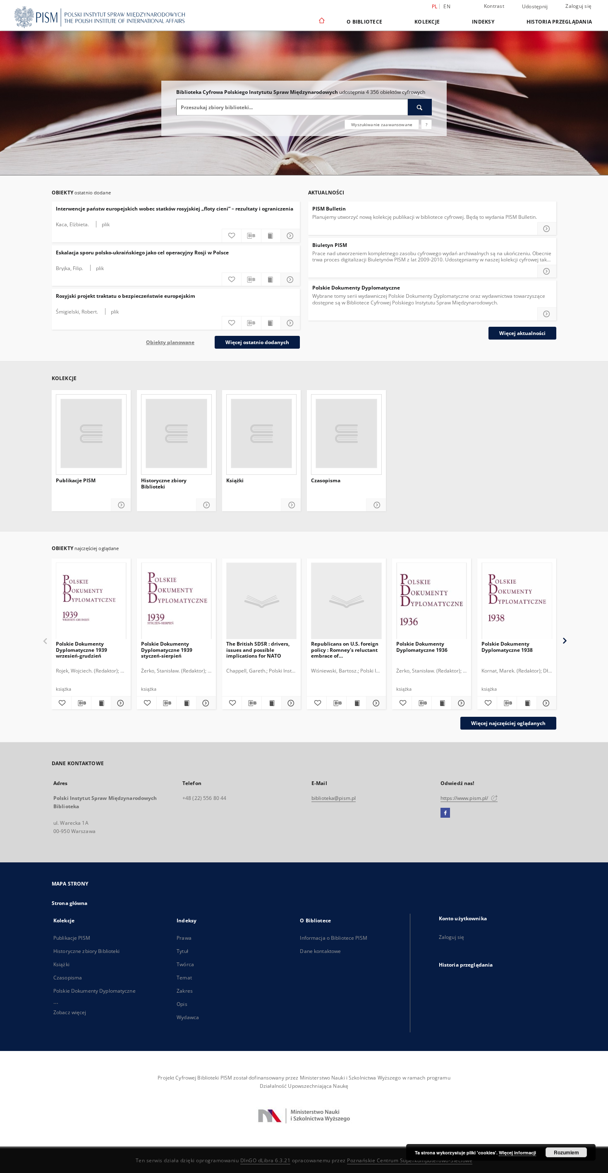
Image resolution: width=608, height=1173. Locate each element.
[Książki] (261, 433)
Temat (184, 977)
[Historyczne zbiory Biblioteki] (176, 433)
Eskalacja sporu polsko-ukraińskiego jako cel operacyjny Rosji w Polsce (142, 252)
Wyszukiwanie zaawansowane (381, 124)
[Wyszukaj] (420, 107)
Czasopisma (325, 481)
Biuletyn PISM (329, 245)
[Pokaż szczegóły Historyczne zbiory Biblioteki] (206, 505)
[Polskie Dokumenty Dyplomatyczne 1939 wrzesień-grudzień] (91, 601)
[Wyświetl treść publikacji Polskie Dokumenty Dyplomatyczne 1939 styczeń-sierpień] (186, 703)
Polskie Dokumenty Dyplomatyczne (356, 288)
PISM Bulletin (329, 209)
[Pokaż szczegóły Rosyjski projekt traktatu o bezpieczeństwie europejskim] (290, 323)
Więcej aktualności (522, 333)
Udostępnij (535, 6)
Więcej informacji (517, 1152)
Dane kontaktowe (320, 951)
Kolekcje (427, 21)
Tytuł (182, 951)
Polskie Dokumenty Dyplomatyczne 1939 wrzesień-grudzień (81, 649)
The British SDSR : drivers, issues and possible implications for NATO (258, 649)
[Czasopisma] (346, 433)
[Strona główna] (321, 21)
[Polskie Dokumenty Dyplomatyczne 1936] (432, 601)
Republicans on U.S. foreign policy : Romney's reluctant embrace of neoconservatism (344, 649)
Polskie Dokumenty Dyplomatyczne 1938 (507, 646)
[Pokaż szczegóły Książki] (291, 505)
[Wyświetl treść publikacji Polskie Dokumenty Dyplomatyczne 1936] (441, 703)
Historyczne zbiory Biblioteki (164, 484)
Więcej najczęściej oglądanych (508, 723)
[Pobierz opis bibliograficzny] (251, 235)
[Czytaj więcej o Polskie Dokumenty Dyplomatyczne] (546, 314)
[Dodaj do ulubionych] (231, 235)
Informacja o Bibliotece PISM (333, 937)
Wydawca (188, 1017)
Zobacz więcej (69, 1012)
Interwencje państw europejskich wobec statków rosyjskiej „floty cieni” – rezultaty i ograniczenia (174, 209)
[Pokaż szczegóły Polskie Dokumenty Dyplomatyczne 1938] (545, 703)
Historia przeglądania (559, 21)
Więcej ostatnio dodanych (257, 342)
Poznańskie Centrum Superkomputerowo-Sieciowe (409, 1160)
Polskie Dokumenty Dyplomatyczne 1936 (422, 646)
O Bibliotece (364, 21)
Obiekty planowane (170, 342)
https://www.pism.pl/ (465, 798)
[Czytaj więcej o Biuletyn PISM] (546, 271)
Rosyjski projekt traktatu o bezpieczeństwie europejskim (125, 296)
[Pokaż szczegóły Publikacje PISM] (121, 505)
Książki (235, 481)
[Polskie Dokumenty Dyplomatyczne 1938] (517, 601)
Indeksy (483, 21)
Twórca (185, 964)
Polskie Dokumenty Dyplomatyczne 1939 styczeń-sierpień (166, 649)
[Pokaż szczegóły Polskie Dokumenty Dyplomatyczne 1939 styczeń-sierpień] (205, 703)
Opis (182, 1004)
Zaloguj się (578, 6)
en (446, 6)
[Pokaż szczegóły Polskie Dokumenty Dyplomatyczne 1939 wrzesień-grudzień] (119, 703)
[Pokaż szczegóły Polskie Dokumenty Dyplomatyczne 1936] (460, 703)
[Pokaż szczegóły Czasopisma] (376, 505)
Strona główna (70, 903)
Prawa (184, 937)
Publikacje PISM (76, 481)
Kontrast (494, 6)
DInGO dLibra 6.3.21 (265, 1160)
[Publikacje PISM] (91, 433)
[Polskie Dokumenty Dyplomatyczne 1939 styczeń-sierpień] (176, 601)
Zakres (185, 990)
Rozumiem (566, 1152)
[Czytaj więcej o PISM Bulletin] (546, 228)
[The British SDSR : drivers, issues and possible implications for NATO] (262, 601)
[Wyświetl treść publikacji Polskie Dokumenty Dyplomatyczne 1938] (526, 703)
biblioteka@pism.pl (333, 798)
